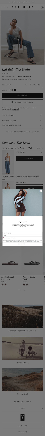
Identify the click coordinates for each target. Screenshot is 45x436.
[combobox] (4, 238)
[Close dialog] (41, 191)
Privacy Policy (34, 241)
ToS (38, 241)
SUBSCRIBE (22, 244)
